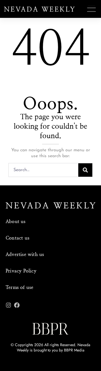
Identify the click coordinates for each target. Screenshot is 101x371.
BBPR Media (74, 350)
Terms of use (19, 287)
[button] (91, 9)
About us (16, 221)
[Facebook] (17, 305)
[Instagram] (8, 305)
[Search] (85, 170)
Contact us (17, 238)
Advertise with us (25, 254)
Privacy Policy (21, 271)
